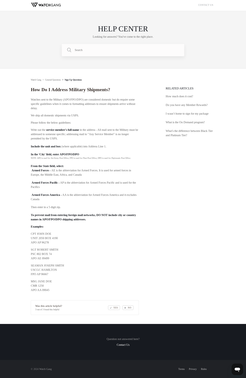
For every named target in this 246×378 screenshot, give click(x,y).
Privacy (193, 369)
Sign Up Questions (73, 80)
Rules (204, 369)
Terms (181, 369)
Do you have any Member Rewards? (187, 104)
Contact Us (205, 5)
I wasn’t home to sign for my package (187, 113)
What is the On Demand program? (185, 122)
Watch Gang (36, 80)
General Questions (53, 80)
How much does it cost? (179, 96)
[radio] (114, 307)
